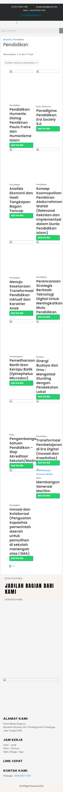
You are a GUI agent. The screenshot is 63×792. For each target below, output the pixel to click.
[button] (16, 26)
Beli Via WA (17, 145)
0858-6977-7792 (22, 775)
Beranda (7, 39)
